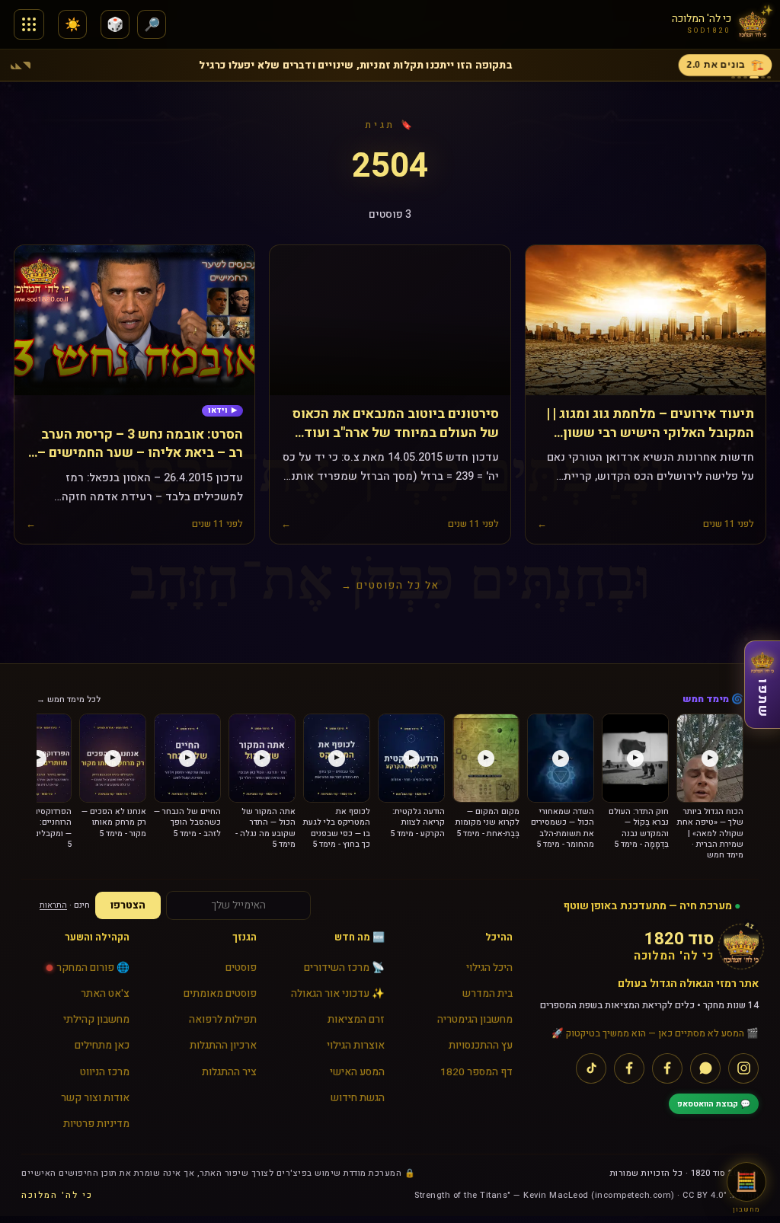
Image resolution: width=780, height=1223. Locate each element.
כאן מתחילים (102, 1045)
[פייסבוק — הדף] (667, 1068)
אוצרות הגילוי (356, 1045)
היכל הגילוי (489, 968)
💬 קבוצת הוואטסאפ (713, 1104)
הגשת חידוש (358, 1098)
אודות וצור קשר (95, 1098)
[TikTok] (591, 1068)
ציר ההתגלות (229, 1072)
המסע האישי (357, 1072)
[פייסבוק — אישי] (629, 1068)
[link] (222, 411)
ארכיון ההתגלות (223, 1045)
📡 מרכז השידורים (344, 968)
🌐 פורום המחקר (92, 968)
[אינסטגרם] (743, 1068)
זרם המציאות (356, 1019)
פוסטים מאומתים (220, 993)
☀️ (73, 25)
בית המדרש (487, 993)
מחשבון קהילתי (96, 1019)
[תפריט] (29, 24)
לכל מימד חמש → (69, 699)
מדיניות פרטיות (96, 1124)
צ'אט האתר (105, 993)
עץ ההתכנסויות (481, 1045)
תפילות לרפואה (223, 1019)
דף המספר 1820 (476, 1072)
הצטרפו (127, 905)
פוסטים (241, 968)
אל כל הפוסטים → (390, 585)
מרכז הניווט (104, 1072)
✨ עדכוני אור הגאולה (338, 993)
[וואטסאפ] (705, 1068)
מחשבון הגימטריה (475, 1019)
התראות (53, 905)
